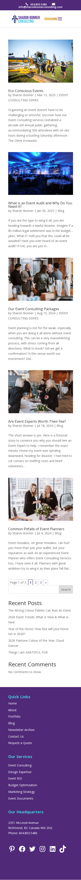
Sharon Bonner (22, 95)
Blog (61, 211)
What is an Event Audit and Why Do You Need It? (40, 205)
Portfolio (14, 716)
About (12, 710)
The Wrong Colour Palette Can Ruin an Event (39, 610)
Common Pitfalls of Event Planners (36, 529)
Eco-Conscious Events (25, 90)
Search (66, 589)
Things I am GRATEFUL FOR (28, 652)
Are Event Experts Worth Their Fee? (37, 421)
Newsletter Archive (21, 730)
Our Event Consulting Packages (33, 309)
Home (12, 703)
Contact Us (16, 736)
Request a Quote (20, 743)
